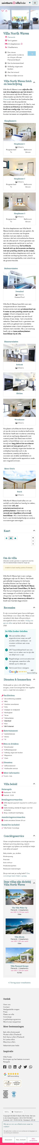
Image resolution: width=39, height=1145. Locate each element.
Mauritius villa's (9, 1042)
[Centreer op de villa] (15, 538)
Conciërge (7, 1017)
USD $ (6, 1112)
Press (5, 1012)
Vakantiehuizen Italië (11, 1045)
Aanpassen (8, 1140)
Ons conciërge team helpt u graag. (16, 874)
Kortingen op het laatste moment (16, 1059)
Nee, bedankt (21, 1140)
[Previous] (16, 26)
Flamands (11, 37)
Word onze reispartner (12, 1022)
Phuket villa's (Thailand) (12, 1034)
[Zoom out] (33, 540)
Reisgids (6, 1062)
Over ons (6, 1004)
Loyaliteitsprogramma (12, 1019)
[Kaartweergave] (11, 538)
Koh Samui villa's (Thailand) (13, 1037)
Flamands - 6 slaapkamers (19, 910)
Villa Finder (7, 1057)
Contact (6, 1007)
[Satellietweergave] (6, 538)
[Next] (22, 26)
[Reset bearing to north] (33, 544)
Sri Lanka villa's (9, 1039)
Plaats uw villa (8, 1014)
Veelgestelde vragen (11, 1009)
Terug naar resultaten (20, 982)
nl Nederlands (17, 1112)
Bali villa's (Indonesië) (11, 1032)
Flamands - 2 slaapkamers (19, 939)
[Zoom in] (33, 537)
